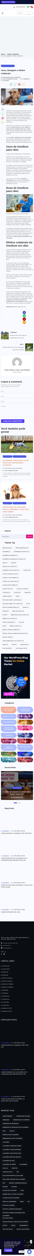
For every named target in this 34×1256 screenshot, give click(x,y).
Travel (8, 759)
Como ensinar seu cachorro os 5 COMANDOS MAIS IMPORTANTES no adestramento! (17, 790)
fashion (26, 607)
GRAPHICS (25, 735)
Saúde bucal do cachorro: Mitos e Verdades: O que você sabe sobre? (16, 509)
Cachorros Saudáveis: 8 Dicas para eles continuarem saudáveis (16, 463)
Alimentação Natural (22, 548)
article (13, 562)
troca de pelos (7, 648)
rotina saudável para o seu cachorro (13, 640)
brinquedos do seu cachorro (11, 570)
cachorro (26, 570)
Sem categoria (25, 747)
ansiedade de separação (10, 555)
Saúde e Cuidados (13, 54)
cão (17, 596)
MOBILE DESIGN (9, 741)
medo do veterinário (9, 622)
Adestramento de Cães (8, 709)
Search (29, 536)
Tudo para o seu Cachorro (13, 468)
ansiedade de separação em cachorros (14, 559)
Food (5, 614)
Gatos (8, 735)
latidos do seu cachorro (10, 618)
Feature (5, 611)
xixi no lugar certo (21, 648)
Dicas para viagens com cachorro (13, 603)
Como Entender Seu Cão (10, 912)
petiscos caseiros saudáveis (11, 629)
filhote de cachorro (18, 611)
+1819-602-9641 (6, 945)
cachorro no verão (22, 588)
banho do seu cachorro (10, 566)
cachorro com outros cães (11, 581)
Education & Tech (7, 1008)
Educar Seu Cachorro (9, 728)
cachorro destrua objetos (10, 585)
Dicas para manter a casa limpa (12, 600)
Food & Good (5, 966)
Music (25, 741)
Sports (5, 644)
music (21, 622)
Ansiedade (6, 551)
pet (4, 626)
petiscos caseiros (15, 626)
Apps (5, 562)
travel (14, 644)
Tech (25, 754)
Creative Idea (5, 1002)
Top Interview (5, 996)
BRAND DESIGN (25, 716)
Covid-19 (17, 592)
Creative (27, 592)
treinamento (24, 644)
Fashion (25, 728)
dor (28, 603)
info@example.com (7, 948)
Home (3, 54)
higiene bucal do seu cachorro (20, 614)
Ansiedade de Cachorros (21, 551)
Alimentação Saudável (25, 709)
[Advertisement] (17, 36)
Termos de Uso (29, 1242)
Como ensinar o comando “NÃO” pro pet (16, 833)
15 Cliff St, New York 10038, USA (10, 943)
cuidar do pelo (7, 596)
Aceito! (9, 1250)
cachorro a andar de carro (10, 574)
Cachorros (6, 592)
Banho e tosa (9, 716)
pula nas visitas (8, 637)
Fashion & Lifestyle (7, 978)
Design (25, 722)
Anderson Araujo (24, 1246)
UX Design (25, 759)
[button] (14, 802)
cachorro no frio (8, 588)
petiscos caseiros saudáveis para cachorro (15, 633)
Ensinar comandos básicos (11, 607)
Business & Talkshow (7, 984)
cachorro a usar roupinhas (10, 577)
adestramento (7, 548)
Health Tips (5, 972)
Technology (5, 990)
